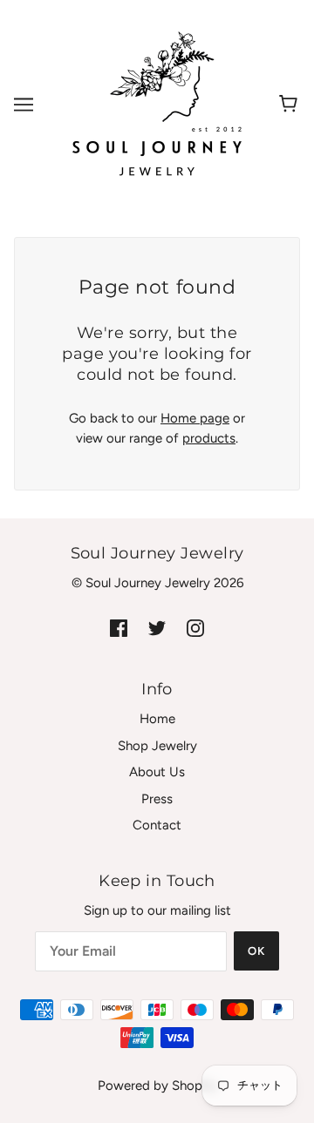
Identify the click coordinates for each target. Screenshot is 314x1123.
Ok (256, 950)
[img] (118, 627)
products (209, 438)
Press (157, 799)
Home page (194, 418)
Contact (157, 825)
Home (157, 719)
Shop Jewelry (157, 746)
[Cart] (291, 105)
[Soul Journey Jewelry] (157, 104)
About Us (157, 772)
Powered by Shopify (157, 1085)
